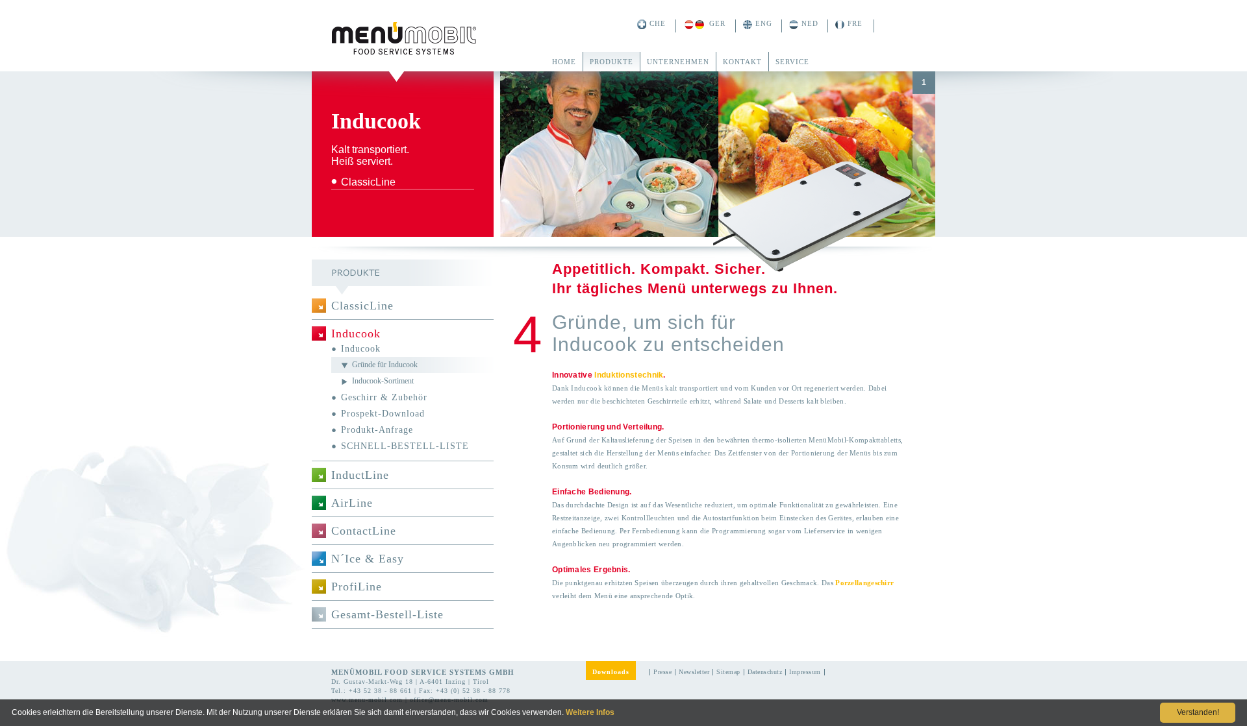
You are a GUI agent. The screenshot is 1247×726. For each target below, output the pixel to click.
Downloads (610, 672)
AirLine (352, 502)
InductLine (360, 474)
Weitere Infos (590, 712)
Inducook (356, 333)
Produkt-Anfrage (377, 430)
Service (792, 62)
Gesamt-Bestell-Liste (387, 614)
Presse (662, 672)
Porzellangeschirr (864, 583)
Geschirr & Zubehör (384, 397)
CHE (657, 23)
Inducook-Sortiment (383, 380)
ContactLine (363, 530)
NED (809, 23)
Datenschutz (765, 672)
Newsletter (694, 672)
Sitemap (728, 672)
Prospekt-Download (383, 413)
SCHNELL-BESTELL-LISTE (405, 446)
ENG (763, 23)
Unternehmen (678, 62)
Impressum (805, 672)
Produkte (611, 62)
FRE (855, 23)
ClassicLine (362, 305)
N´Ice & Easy (367, 558)
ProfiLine (356, 586)
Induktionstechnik (628, 375)
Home (564, 62)
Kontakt (742, 62)
